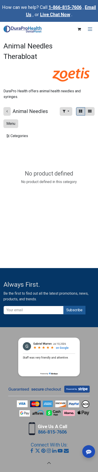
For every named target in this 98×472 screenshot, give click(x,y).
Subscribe (74, 310)
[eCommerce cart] (79, 29)
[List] (90, 111)
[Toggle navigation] (90, 29)
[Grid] (80, 111)
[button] (66, 111)
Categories (19, 136)
